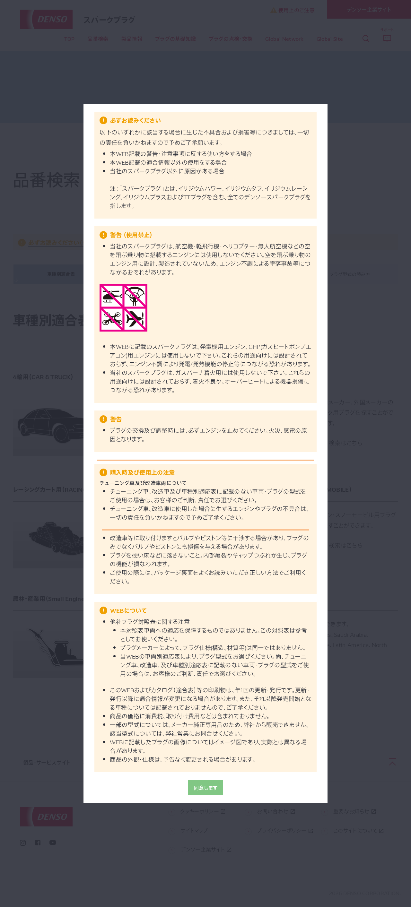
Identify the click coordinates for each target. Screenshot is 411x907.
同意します (206, 787)
